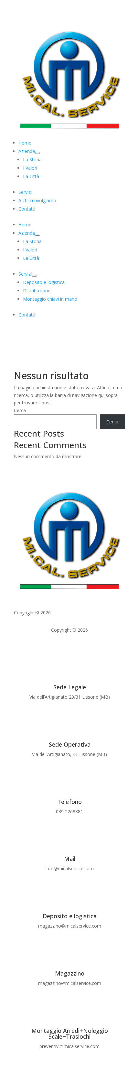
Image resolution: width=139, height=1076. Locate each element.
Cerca (20, 410)
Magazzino (69, 973)
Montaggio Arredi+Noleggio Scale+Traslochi (69, 1033)
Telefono (69, 802)
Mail (69, 859)
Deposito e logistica (70, 916)
